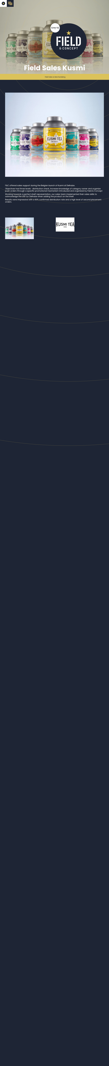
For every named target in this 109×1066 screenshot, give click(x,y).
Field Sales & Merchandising (55, 77)
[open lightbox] (19, 229)
